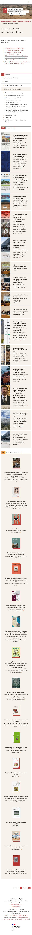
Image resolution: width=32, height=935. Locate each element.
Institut (14, 21)
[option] (16, 141)
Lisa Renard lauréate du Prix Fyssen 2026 (20, 197)
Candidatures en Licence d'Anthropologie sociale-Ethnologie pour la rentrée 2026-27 (20, 280)
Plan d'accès (16, 906)
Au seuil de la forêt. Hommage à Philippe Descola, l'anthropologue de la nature (16, 694)
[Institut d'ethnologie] (5, 10)
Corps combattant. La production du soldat (16, 773)
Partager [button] (16, 888)
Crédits (25, 915)
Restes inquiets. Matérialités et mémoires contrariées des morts (16, 502)
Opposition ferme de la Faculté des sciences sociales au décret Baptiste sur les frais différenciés (19, 244)
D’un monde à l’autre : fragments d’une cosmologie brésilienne (16, 847)
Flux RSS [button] (25, 888)
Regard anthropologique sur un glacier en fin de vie (20, 414)
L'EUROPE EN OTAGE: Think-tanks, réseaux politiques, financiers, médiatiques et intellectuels (16, 607)
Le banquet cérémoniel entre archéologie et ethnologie (16, 553)
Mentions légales (17, 915)
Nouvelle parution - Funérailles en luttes (19, 370)
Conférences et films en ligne (24, 21)
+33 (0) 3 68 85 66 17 (17, 904)
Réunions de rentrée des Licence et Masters (20, 435)
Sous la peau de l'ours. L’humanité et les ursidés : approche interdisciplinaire (16, 797)
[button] (28, 2)
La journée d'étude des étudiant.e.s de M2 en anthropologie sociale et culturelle (20, 267)
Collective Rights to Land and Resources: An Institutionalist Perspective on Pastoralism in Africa (16, 474)
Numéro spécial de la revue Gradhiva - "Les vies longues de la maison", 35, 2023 (16, 580)
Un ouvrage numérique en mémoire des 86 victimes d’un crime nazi (20, 156)
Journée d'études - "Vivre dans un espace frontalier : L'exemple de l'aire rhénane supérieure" (20, 298)
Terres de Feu (16, 529)
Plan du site (8, 915)
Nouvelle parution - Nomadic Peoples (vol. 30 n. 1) (20, 349)
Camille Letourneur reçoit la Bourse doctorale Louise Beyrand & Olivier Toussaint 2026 (20, 137)
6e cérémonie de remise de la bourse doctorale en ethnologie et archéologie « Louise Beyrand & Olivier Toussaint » (20, 218)
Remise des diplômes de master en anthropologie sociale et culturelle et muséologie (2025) (20, 312)
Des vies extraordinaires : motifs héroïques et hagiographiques (16, 870)
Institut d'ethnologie (6, 21)
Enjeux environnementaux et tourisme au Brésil (16, 720)
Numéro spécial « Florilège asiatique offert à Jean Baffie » (16, 748)
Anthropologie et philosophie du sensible (16, 823)
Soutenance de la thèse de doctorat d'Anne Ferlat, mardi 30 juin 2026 (20, 177)
